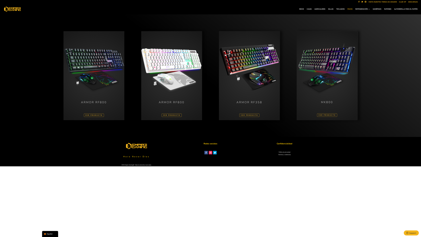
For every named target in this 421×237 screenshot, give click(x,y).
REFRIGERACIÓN (361, 9)
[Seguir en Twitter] (215, 152)
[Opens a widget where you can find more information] (411, 233)
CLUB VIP (402, 2)
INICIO (301, 9)
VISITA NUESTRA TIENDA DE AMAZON (382, 2)
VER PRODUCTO (94, 115)
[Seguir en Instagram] (210, 152)
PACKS (349, 9)
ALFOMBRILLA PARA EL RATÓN (405, 9)
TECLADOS (340, 9)
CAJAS (309, 9)
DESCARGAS (413, 2)
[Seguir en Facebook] (206, 152)
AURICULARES (319, 9)
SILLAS (330, 9)
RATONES (387, 9)
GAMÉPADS (377, 9)
